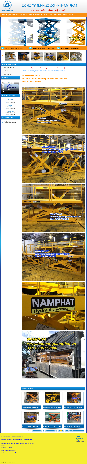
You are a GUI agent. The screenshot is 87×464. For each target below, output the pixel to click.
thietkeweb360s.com (10, 462)
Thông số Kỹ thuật (28, 14)
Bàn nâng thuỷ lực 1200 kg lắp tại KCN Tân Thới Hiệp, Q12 (31, 407)
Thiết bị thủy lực (40, 14)
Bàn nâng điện (8, 71)
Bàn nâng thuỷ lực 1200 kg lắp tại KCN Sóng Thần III (52, 407)
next (84, 44)
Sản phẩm (19, 14)
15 (70, 430)
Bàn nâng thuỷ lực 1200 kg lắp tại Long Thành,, (74, 426)
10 (58, 430)
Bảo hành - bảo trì (51, 14)
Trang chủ (5, 14)
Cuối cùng (81, 430)
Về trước (38, 430)
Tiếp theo (76, 430)
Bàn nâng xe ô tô (8, 74)
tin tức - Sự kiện (62, 14)
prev (80, 44)
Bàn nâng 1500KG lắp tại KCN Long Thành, (74, 407)
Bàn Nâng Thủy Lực (9, 67)
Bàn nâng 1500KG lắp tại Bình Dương (31, 426)
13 (66, 430)
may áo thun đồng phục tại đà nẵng (8, 458)
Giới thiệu (12, 14)
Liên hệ (71, 14)
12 (63, 430)
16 (73, 430)
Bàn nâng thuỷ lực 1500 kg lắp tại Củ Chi (52, 426)
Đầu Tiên (34, 430)
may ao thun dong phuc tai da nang (22, 458)
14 (68, 430)
